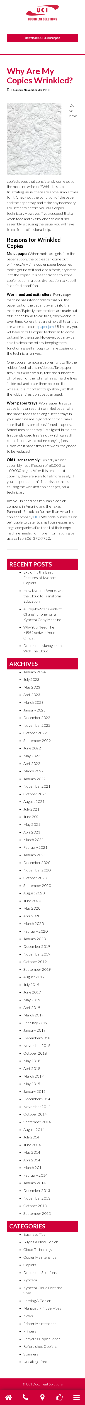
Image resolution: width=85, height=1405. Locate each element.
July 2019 (31, 984)
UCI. (37, 517)
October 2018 (35, 1053)
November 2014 (37, 1106)
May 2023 (31, 687)
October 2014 (35, 1114)
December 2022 (36, 717)
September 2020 (37, 885)
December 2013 (36, 1190)
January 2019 (34, 1030)
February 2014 (35, 1175)
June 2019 (32, 992)
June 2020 (32, 900)
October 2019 (35, 961)
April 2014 (31, 1160)
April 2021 (31, 832)
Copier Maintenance (39, 1257)
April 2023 (31, 694)
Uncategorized (35, 1361)
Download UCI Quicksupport (42, 38)
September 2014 (37, 1122)
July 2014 (31, 1137)
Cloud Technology (37, 1249)
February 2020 (35, 931)
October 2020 (35, 878)
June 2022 (32, 748)
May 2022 (31, 756)
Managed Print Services (42, 1308)
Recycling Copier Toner (41, 1339)
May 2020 (31, 908)
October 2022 (35, 733)
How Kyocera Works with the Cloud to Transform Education (44, 596)
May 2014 (31, 1152)
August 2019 (34, 977)
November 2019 (37, 954)
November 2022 (37, 725)
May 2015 (31, 1083)
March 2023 (33, 702)
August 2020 (34, 893)
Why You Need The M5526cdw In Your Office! (39, 632)
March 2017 (33, 1076)
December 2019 (36, 946)
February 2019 (35, 1023)
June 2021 (32, 816)
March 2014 (33, 1167)
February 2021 (35, 847)
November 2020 (37, 870)
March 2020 (33, 923)
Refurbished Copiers (40, 1346)
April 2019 (31, 1007)
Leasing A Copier (37, 1300)
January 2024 (34, 672)
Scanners (30, 1354)
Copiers (29, 1265)
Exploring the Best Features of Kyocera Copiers (39, 577)
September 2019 (37, 969)
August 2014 (34, 1129)
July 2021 (31, 809)
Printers (29, 1331)
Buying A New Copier (40, 1242)
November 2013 (37, 1198)
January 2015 (34, 1091)
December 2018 (36, 1038)
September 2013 (37, 1213)
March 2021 (33, 839)
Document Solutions (40, 1272)
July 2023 (31, 679)
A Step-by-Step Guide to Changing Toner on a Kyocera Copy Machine (42, 614)
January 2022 (34, 778)
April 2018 (31, 1068)
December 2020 (36, 862)
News (28, 1316)
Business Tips (34, 1234)
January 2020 (34, 938)
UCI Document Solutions (44, 1384)
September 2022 (37, 740)
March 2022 (33, 771)
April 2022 (31, 763)
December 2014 (36, 1099)
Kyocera (30, 1280)
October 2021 (35, 794)
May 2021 (31, 824)
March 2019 (33, 1015)
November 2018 (37, 1045)
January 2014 (34, 1182)
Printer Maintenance (39, 1323)
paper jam (46, 326)
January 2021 (34, 855)
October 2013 (35, 1205)
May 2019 (31, 1000)
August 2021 (34, 801)
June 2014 (32, 1145)
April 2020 (31, 916)
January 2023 (34, 710)
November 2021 (37, 786)
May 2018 (31, 1060)
